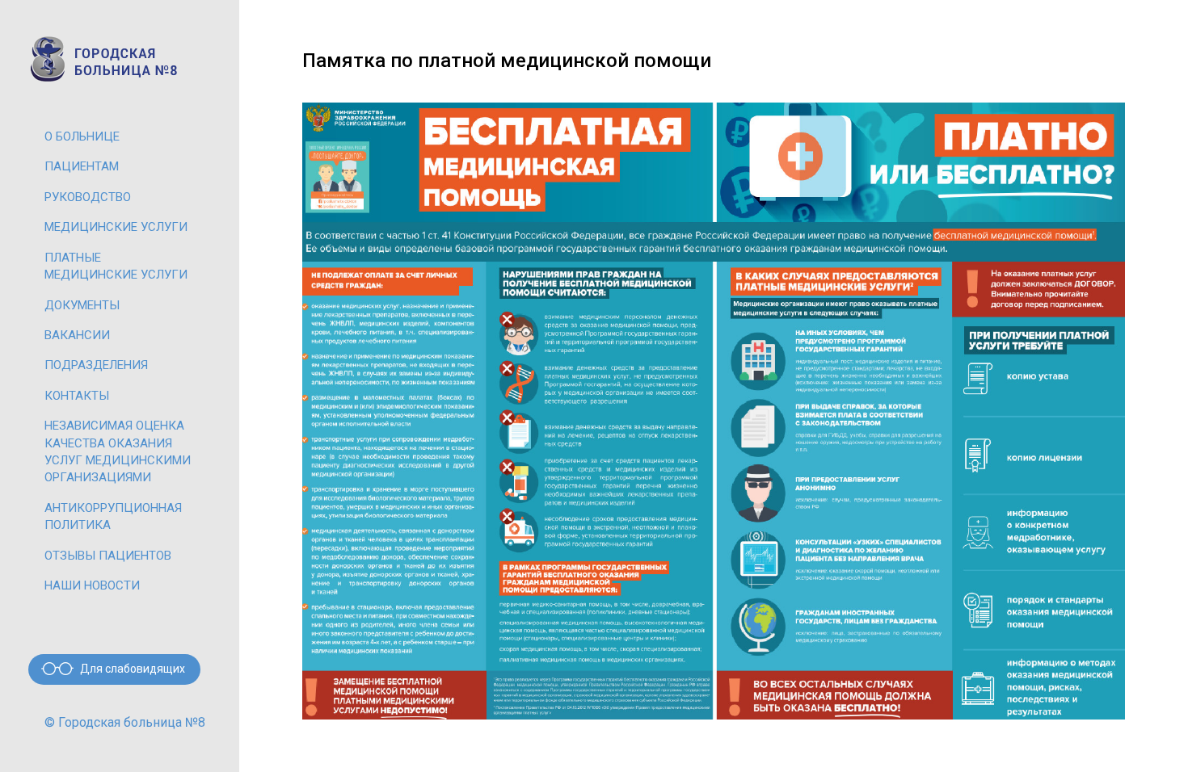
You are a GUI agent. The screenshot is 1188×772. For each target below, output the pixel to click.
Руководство (87, 197)
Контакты (76, 395)
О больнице (82, 136)
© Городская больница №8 (124, 722)
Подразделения (96, 365)
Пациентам (81, 166)
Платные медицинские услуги (115, 266)
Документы (82, 305)
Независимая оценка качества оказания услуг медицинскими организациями (117, 451)
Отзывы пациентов (107, 555)
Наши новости (92, 585)
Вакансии (77, 335)
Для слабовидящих (132, 668)
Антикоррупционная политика (113, 516)
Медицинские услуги (115, 227)
